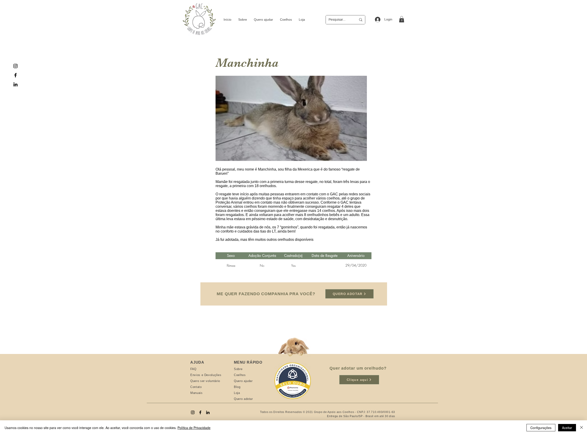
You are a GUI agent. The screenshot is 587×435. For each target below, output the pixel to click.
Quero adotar (243, 399)
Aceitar (567, 427)
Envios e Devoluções (205, 375)
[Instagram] (15, 66)
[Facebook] (15, 75)
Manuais (196, 393)
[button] (401, 19)
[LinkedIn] (15, 84)
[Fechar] (581, 427)
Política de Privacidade (193, 427)
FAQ (193, 369)
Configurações (540, 427)
